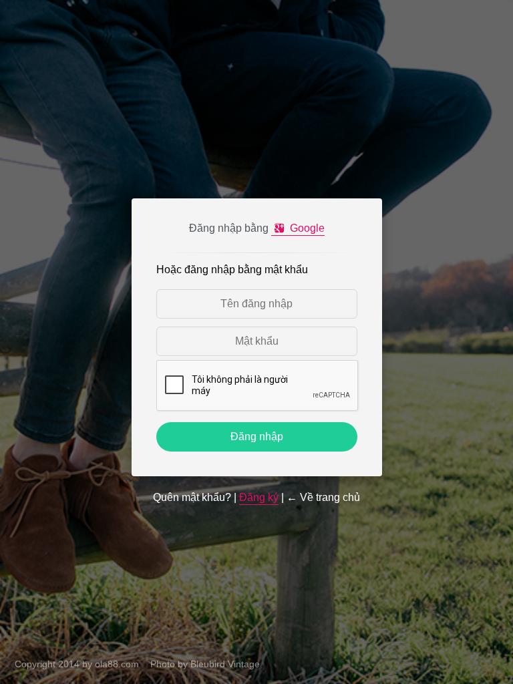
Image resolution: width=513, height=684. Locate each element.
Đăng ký (259, 497)
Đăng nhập (256, 436)
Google (306, 228)
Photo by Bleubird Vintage (205, 664)
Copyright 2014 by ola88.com (77, 664)
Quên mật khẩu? (192, 497)
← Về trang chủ (323, 497)
